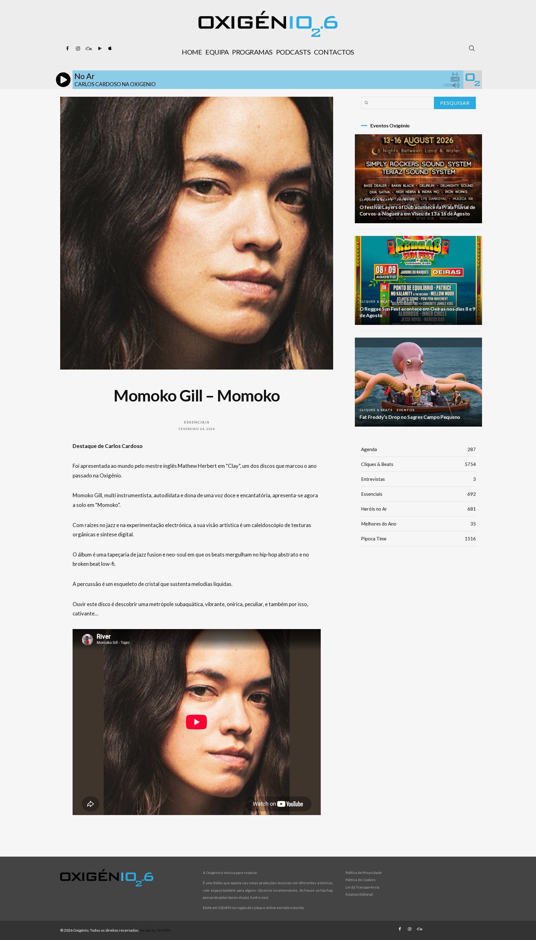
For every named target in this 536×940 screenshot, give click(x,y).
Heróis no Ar (418, 509)
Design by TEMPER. (156, 930)
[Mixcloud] (88, 49)
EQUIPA (217, 52)
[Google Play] (99, 49)
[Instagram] (78, 49)
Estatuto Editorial (359, 894)
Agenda (418, 449)
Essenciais (196, 422)
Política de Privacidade (364, 873)
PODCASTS (293, 52)
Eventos (406, 200)
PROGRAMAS (252, 52)
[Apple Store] (109, 49)
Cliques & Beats (376, 200)
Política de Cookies (361, 880)
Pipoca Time (418, 538)
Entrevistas (418, 479)
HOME (192, 52)
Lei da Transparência (362, 887)
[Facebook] (67, 49)
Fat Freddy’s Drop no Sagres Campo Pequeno (410, 417)
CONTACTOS (334, 52)
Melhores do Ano (418, 523)
